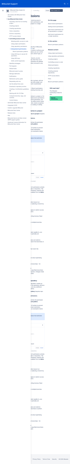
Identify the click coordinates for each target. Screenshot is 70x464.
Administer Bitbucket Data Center (17, 102)
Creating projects (14, 26)
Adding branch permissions (55, 26)
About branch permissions (55, 23)
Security (54, 459)
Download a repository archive (17, 86)
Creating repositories (15, 28)
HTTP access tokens (15, 36)
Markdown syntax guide (16, 78)
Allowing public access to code (19, 41)
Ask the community (54, 98)
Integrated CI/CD (12, 105)
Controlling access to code (17, 38)
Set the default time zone (16, 84)
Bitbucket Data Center (14, 110)
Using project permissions (18, 43)
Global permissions (53, 65)
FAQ (9, 115)
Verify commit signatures (18, 61)
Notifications (12, 76)
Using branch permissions (18, 49)
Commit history (13, 100)
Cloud (47, 10)
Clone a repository (14, 31)
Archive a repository (14, 33)
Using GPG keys (15, 58)
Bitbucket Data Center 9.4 (17, 10)
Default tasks (13, 68)
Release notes (11, 113)
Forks (49, 78)
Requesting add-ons (15, 81)
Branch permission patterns (20, 51)
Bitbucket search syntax (16, 71)
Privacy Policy (36, 459)
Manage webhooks (14, 73)
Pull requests (12, 66)
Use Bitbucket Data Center (15, 19)
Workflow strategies (14, 63)
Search (64, 3)
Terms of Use (46, 459)
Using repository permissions (19, 46)
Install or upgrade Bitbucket (15, 108)
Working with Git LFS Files (16, 93)
